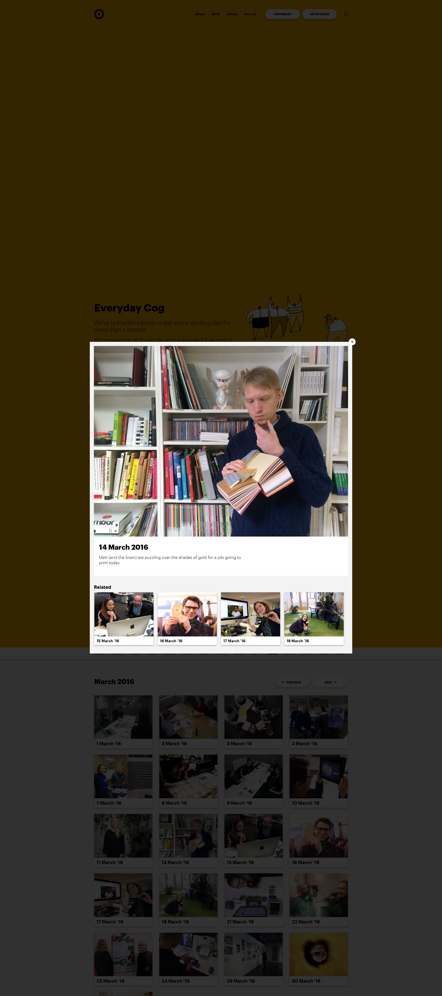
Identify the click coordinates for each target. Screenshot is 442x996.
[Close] (352, 341)
